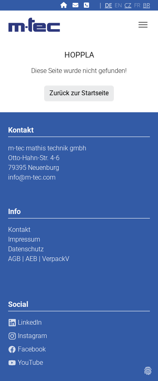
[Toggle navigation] (143, 25)
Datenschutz (26, 249)
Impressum (24, 239)
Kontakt (19, 229)
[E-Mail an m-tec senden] (76, 5)
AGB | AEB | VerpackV (38, 259)
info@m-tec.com (32, 177)
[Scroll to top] (140, 363)
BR (146, 5)
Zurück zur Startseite (79, 93)
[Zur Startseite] (64, 5)
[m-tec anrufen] (87, 5)
